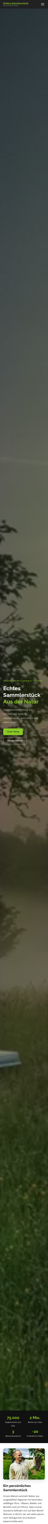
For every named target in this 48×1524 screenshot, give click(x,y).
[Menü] (43, 4)
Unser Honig (13, 731)
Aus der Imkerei (15, 740)
